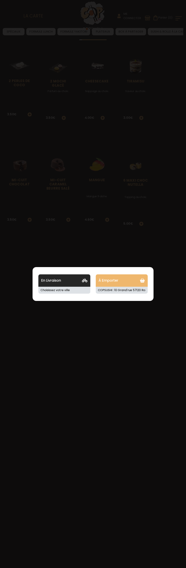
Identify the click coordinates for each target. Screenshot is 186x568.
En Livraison (51, 280)
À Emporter (108, 280)
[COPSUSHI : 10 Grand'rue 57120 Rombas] (122, 290)
